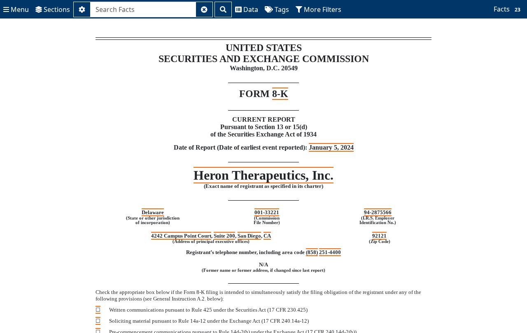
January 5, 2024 (331, 147)
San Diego (249, 236)
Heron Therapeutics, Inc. (263, 175)
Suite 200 (224, 236)
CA (267, 236)
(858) (312, 252)
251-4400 (330, 252)
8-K (280, 93)
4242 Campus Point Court (181, 236)
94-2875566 (378, 212)
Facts (507, 9)
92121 (379, 236)
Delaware (153, 212)
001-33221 (266, 212)
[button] (16, 9)
